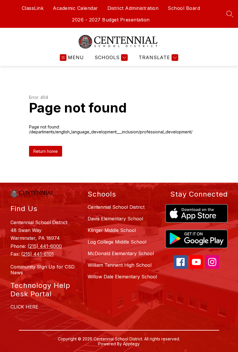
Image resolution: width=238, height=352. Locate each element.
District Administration (133, 8)
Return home (45, 151)
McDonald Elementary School (121, 253)
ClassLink (33, 8)
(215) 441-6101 (37, 254)
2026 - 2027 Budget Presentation (111, 20)
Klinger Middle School (112, 230)
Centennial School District (116, 207)
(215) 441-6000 (45, 246)
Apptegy (131, 343)
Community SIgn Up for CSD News (42, 269)
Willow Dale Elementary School (122, 277)
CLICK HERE (24, 307)
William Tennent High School (120, 265)
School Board (184, 8)
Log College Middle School (117, 242)
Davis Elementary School (115, 219)
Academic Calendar (75, 8)
